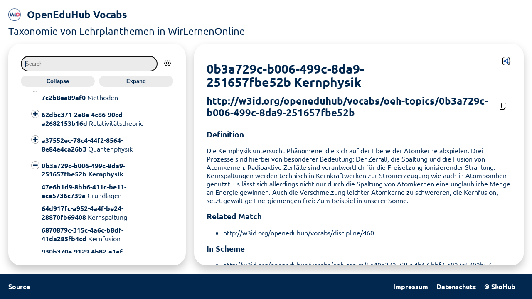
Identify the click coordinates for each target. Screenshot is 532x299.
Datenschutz (456, 286)
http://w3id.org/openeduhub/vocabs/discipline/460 (298, 232)
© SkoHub (499, 286)
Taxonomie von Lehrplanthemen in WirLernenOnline (126, 31)
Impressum (410, 286)
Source (19, 286)
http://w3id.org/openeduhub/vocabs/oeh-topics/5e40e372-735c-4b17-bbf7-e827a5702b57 (357, 264)
